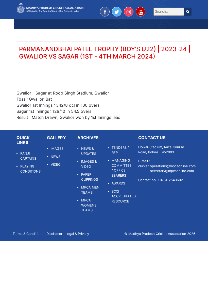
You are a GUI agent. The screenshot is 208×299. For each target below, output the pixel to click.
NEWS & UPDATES (88, 151)
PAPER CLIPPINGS (89, 176)
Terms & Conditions (28, 234)
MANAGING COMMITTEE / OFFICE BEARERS (121, 167)
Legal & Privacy (77, 234)
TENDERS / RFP (120, 150)
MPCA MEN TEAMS (90, 189)
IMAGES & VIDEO (89, 164)
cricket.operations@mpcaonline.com (167, 166)
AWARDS (118, 183)
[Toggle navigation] (7, 24)
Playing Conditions (29, 168)
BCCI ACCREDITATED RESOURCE (121, 196)
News (55, 157)
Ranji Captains (28, 155)
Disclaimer (54, 234)
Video (56, 164)
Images (57, 148)
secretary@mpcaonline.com (172, 171)
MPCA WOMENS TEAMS (88, 205)
